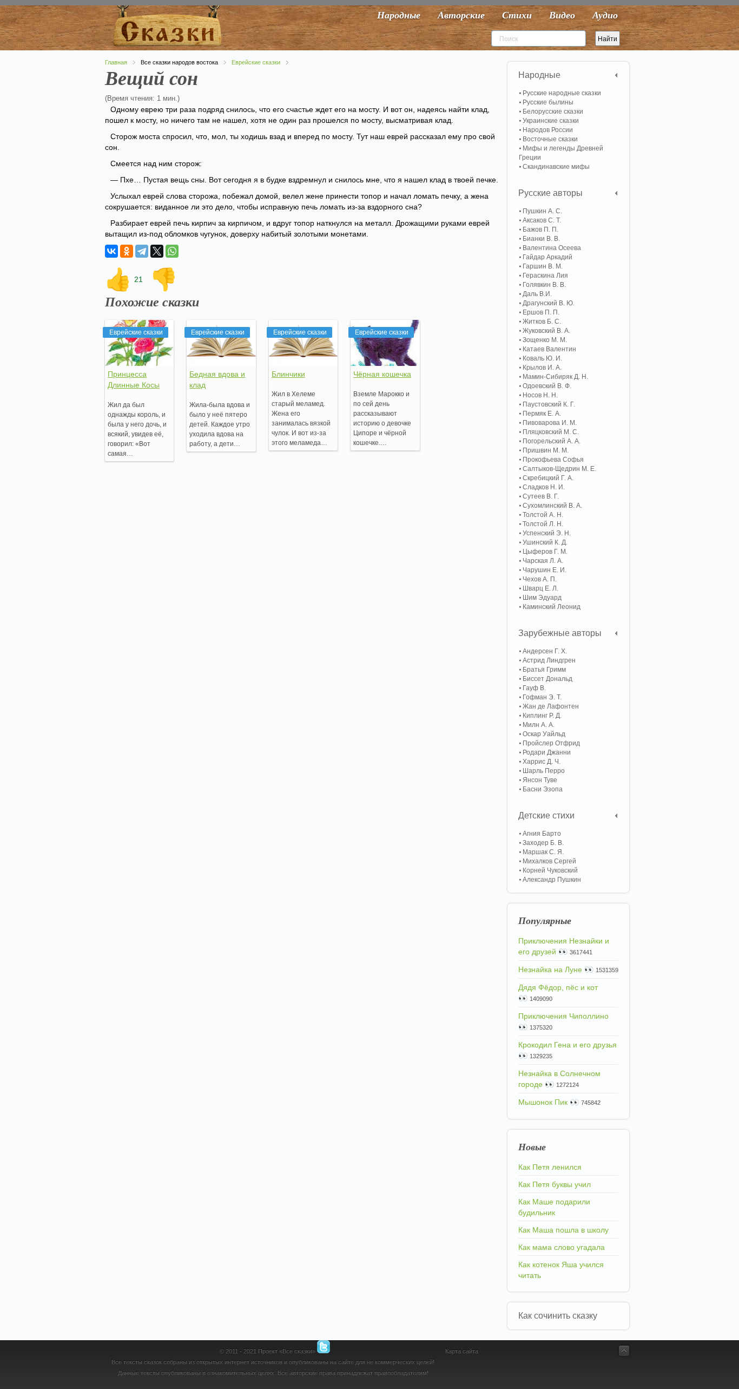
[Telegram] (141, 251)
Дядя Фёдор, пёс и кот (558, 987)
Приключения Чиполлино (563, 1016)
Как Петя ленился (550, 1167)
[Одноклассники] (126, 251)
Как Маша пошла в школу (563, 1230)
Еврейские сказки (256, 62)
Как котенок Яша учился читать (561, 1270)
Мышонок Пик (543, 1102)
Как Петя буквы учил (554, 1184)
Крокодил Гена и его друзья (567, 1044)
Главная (116, 62)
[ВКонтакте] (111, 251)
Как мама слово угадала (561, 1247)
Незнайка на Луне (550, 969)
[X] (156, 251)
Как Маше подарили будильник (554, 1207)
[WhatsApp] (172, 251)
